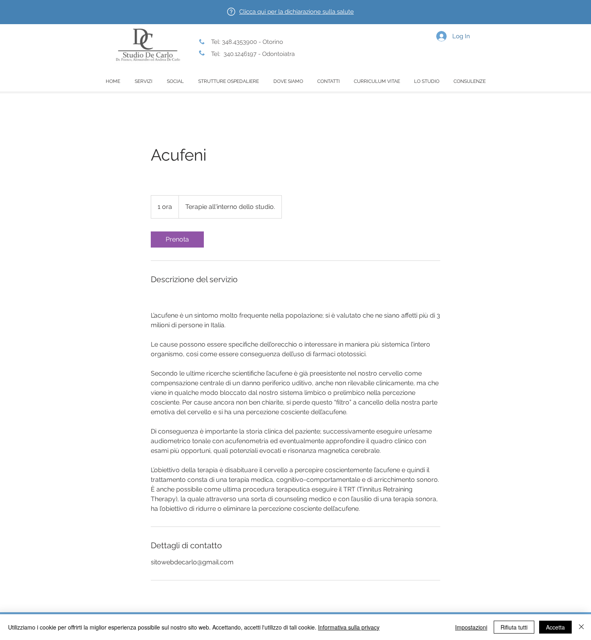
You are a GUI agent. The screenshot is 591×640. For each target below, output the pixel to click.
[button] (296, 11)
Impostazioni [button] (471, 627)
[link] (177, 239)
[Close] (581, 627)
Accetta (555, 627)
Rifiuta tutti (514, 627)
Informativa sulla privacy (349, 627)
